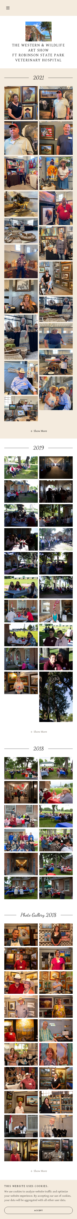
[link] (38, 31)
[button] (7, 8)
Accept (38, 1210)
